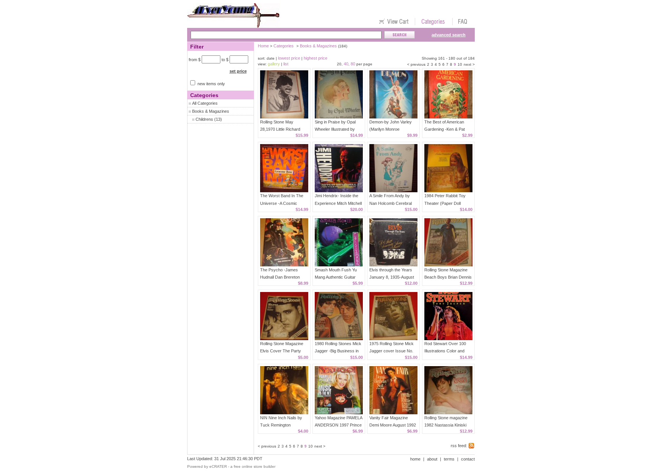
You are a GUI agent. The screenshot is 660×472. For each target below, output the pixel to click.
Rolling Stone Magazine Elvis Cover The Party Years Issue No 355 (281, 350)
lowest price (289, 58)
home (415, 459)
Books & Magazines (210, 111)
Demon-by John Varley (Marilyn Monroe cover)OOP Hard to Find (392, 129)
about (432, 459)
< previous (416, 64)
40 (346, 64)
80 (353, 64)
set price (238, 71)
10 (460, 64)
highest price (315, 58)
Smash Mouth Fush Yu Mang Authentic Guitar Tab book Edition (336, 277)
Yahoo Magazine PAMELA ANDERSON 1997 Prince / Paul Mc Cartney (338, 425)
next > (469, 64)
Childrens (204, 119)
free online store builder (254, 466)
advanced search (449, 34)
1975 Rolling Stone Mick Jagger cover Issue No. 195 (391, 350)
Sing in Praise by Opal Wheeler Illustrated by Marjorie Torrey (335, 129)
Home (263, 46)
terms (449, 459)
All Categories (205, 103)
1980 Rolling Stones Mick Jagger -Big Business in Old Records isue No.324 (338, 350)
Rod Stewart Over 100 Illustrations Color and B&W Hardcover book (445, 350)
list (285, 64)
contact (468, 459)
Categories (283, 46)
